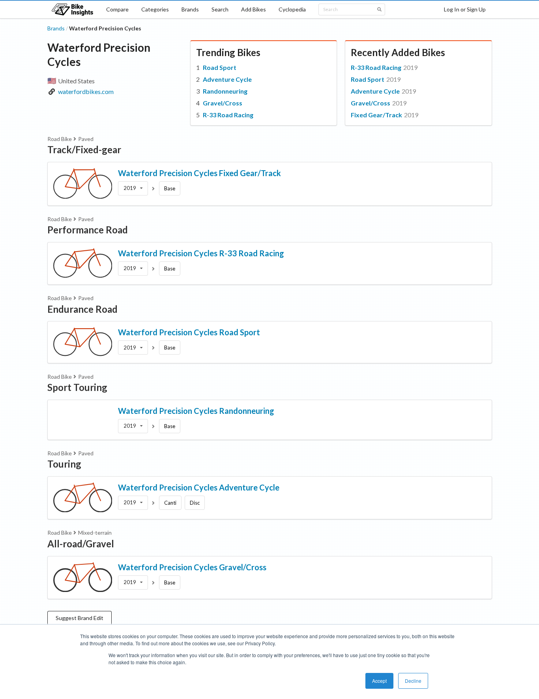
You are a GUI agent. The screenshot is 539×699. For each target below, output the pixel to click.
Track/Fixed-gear (84, 149)
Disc (195, 503)
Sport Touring (77, 387)
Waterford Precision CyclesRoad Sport (189, 332)
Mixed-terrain (95, 532)
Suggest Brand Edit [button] (79, 617)
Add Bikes (253, 9)
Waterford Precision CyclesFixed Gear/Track (199, 173)
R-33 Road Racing (228, 114)
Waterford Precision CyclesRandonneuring (196, 410)
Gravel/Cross (222, 103)
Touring (64, 464)
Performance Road (87, 229)
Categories (155, 9)
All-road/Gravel (80, 543)
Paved (86, 138)
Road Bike (59, 138)
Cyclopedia (292, 9)
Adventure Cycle (227, 79)
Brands (190, 9)
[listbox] (133, 188)
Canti (170, 503)
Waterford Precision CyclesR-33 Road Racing (201, 253)
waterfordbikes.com (86, 91)
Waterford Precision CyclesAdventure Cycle (198, 487)
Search (219, 9)
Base (169, 188)
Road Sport (219, 67)
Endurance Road (82, 309)
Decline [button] (413, 680)
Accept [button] (379, 680)
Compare (117, 9)
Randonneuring (225, 91)
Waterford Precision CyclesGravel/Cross (192, 567)
